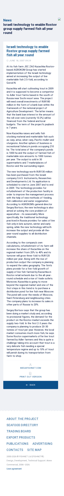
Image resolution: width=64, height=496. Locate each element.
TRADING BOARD (19, 431)
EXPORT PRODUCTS (21, 437)
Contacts (15, 449)
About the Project (23, 419)
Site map (34, 449)
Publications (18, 443)
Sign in (57, 17)
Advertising (42, 443)
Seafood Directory (22, 425)
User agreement (14, 468)
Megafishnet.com (30, 368)
